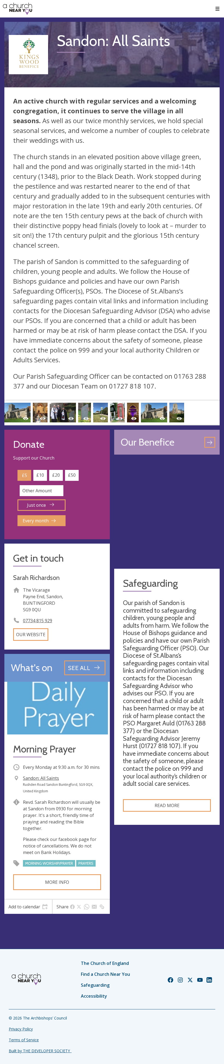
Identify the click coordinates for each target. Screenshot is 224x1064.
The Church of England (105, 963)
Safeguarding (95, 985)
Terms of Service (24, 1039)
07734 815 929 (37, 621)
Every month (36, 521)
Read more (167, 805)
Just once (37, 505)
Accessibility (94, 996)
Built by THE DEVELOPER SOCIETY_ (40, 1050)
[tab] (28, 907)
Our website (30, 635)
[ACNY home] (17, 9)
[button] (217, 8)
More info (57, 882)
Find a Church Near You (105, 974)
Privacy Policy (21, 1029)
